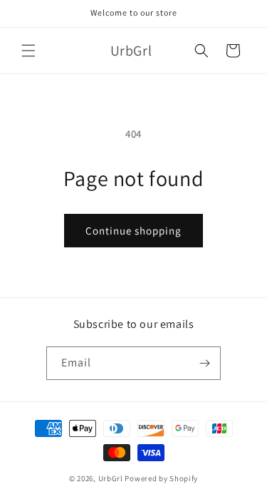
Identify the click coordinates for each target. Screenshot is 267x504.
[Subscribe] (204, 363)
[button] (28, 50)
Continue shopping (133, 230)
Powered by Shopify (161, 478)
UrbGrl (110, 478)
